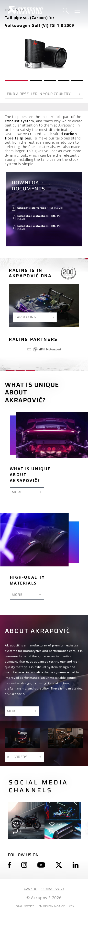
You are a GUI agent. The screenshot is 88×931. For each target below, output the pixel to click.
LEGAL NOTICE (24, 906)
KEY (71, 906)
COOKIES (30, 888)
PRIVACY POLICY (52, 888)
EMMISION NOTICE (51, 906)
